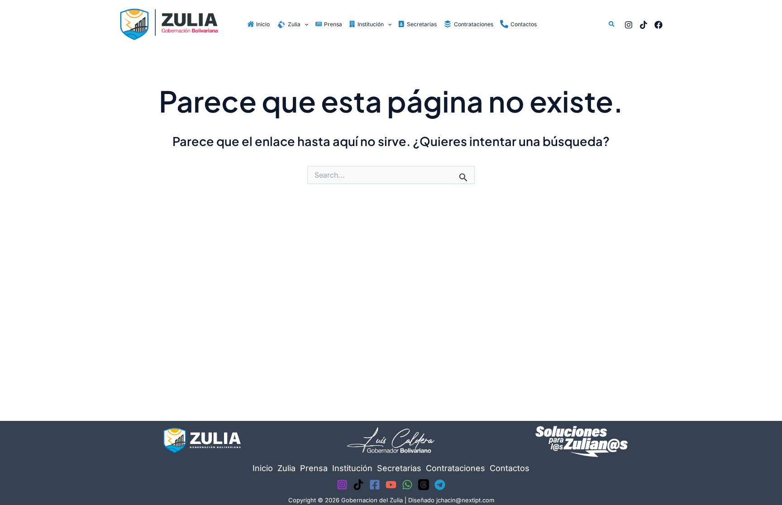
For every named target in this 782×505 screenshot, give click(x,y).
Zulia (286, 468)
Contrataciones (455, 468)
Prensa (314, 468)
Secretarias (399, 468)
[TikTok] (643, 25)
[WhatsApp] (407, 484)
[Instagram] (629, 25)
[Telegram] (439, 484)
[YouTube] (391, 484)
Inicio (263, 468)
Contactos (509, 468)
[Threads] (423, 484)
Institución (352, 468)
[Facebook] (658, 25)
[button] (304, 24)
